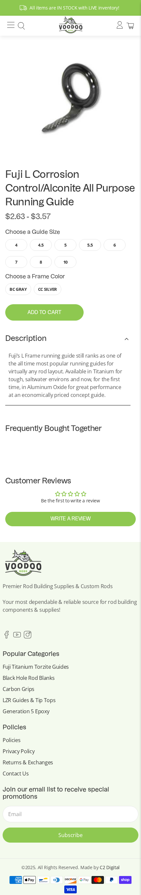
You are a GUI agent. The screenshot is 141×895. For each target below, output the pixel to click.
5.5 (90, 245)
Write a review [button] (70, 519)
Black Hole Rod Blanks (28, 677)
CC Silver (47, 289)
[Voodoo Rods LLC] (70, 26)
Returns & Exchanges (28, 762)
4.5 (41, 245)
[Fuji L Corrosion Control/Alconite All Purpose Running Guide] (70, 98)
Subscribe (70, 835)
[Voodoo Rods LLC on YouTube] (17, 637)
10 (65, 262)
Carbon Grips (18, 689)
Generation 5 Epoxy (26, 711)
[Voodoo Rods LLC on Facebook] (6, 637)
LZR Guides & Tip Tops (29, 700)
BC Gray (18, 289)
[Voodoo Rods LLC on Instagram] (27, 637)
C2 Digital (110, 867)
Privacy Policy (19, 751)
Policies (11, 740)
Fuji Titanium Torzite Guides (36, 666)
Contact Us (16, 773)
